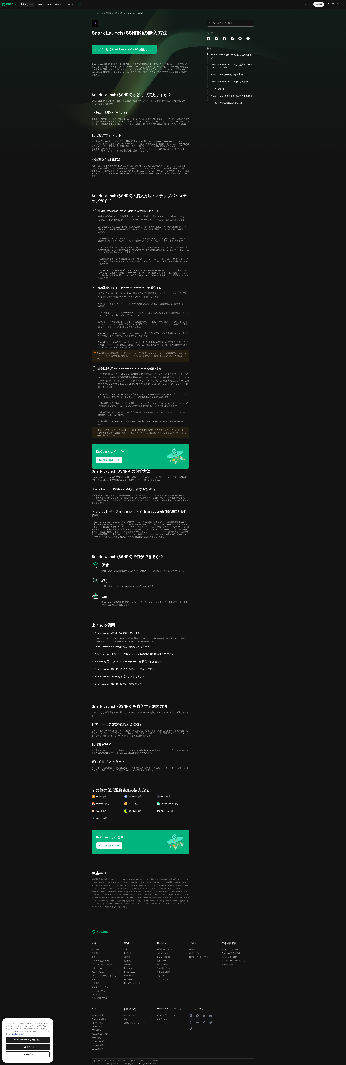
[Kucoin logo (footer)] (101, 931)
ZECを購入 (96, 1030)
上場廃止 (160, 976)
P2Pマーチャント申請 (198, 957)
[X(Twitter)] (191, 1015)
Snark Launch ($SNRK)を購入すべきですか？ (119, 676)
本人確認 (149, 247)
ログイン (306, 4)
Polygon (151, 171)
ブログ (94, 957)
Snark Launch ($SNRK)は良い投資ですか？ (118, 683)
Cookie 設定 (27, 1054)
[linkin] (197, 1022)
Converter (128, 976)
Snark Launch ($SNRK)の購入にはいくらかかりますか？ (125, 669)
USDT (181, 273)
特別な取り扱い (163, 972)
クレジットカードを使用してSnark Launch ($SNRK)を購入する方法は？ (134, 654)
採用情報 (95, 953)
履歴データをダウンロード (135, 1023)
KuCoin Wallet (155, 141)
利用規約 (95, 983)
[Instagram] (204, 1022)
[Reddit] (191, 1022)
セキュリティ (97, 979)
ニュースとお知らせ (100, 961)
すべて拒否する (27, 1047)
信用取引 (128, 964)
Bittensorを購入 (98, 1045)
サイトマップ (162, 979)
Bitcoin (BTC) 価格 (230, 949)
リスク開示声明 (98, 990)
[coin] (191, 1028)
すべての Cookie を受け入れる (27, 1040)
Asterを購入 (97, 1038)
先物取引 (128, 961)
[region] (27, 1040)
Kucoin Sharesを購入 (101, 1034)
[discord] (210, 1015)
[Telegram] (197, 1015)
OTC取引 (128, 979)
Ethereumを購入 (99, 1019)
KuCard (127, 953)
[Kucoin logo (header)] (9, 4)
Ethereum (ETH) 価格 (231, 953)
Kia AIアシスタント (132, 983)
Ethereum (141, 171)
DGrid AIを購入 (98, 1041)
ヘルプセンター (163, 953)
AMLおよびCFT (98, 994)
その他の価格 (227, 964)
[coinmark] (210, 1022)
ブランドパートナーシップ (103, 964)
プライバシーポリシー (101, 987)
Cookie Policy (17, 1034)
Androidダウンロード (166, 1015)
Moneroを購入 (98, 1026)
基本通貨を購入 (162, 406)
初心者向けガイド (164, 949)
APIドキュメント (131, 1015)
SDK (126, 1019)
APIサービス (194, 953)
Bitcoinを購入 (98, 1015)
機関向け (193, 949)
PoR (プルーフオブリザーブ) (104, 976)
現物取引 (128, 957)
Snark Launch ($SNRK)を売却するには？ (117, 633)
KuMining (128, 968)
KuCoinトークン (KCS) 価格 (233, 961)
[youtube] (204, 1015)
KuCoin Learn (130, 972)
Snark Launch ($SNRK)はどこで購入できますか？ (121, 646)
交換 (126, 949)
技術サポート (162, 961)
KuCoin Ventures (99, 972)
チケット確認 (162, 964)
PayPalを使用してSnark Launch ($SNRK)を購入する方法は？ (128, 661)
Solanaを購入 (98, 1049)
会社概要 (95, 949)
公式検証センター (164, 968)
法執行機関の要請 (99, 998)
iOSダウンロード (164, 1019)
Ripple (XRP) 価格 (229, 957)
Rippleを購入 (97, 1023)
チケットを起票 (163, 957)
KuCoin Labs (97, 968)
